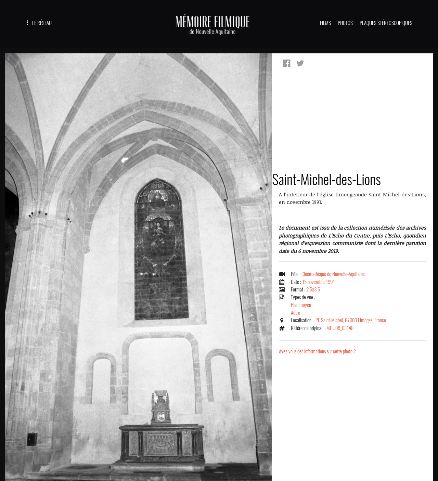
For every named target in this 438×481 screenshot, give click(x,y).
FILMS (325, 23)
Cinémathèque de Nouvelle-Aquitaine (333, 274)
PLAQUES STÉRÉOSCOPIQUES (386, 23)
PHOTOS (345, 23)
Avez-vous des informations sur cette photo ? (317, 351)
